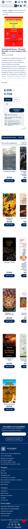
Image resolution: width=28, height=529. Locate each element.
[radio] (8, 99)
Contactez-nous (5, 475)
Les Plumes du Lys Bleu (8, 477)
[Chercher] (15, 6)
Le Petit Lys (4, 500)
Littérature (4, 491)
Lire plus (4, 82)
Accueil (4, 10)
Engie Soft (18, 527)
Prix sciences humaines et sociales (11, 480)
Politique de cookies (7, 511)
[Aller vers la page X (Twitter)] (15, 524)
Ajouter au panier (16, 110)
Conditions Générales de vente (10, 506)
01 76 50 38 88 (6, 456)
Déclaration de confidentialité (10, 509)
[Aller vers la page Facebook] (9, 524)
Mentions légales (6, 513)
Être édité (4, 473)
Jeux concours (5, 515)
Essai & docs (4, 493)
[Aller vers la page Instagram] (12, 524)
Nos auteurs (4, 484)
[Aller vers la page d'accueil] (14, 449)
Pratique (3, 497)
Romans (10, 10)
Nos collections (5, 482)
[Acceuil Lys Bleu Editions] (7, 2)
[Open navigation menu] (24, 5)
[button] (16, 2)
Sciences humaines (6, 495)
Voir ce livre (9, 180)
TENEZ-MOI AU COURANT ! (14, 439)
